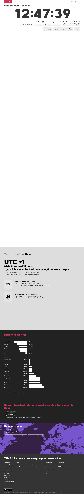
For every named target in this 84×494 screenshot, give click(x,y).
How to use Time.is (50, 469)
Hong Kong (7, 378)
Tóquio (77, 28)
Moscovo (6, 371)
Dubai (5, 373)
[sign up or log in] (75, 2)
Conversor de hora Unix (37, 467)
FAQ (46, 467)
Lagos (5, 355)
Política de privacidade (64, 467)
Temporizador (7, 475)
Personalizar (48, 462)
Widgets (19, 464)
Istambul (6, 369)
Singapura (7, 380)
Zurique (6, 364)
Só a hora (6, 473)
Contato (47, 473)
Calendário (7, 479)
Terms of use (61, 464)
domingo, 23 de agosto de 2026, (58, 21)
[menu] (79, 2)
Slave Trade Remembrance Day (71, 23)
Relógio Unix (34, 464)
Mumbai (6, 375)
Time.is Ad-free (49, 464)
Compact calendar (9, 481)
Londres (56, 28)
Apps (18, 462)
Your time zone (8, 467)
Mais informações (39, 25)
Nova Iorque (7, 346)
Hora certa (7, 462)
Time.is (8, 1)
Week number (8, 483)
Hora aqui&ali (7, 464)
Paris (63, 28)
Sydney (6, 387)
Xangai (6, 382)
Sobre (46, 471)
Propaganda (61, 462)
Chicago (6, 344)
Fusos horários (8, 469)
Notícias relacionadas (22, 467)
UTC (5, 353)
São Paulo (6, 351)
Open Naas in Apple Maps (35, 435)
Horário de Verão (8, 471)
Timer (5, 477)
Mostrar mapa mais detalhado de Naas (16, 435)
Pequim (69, 28)
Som (5, 486)
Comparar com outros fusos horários (15, 392)
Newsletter (19, 469)
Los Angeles (47, 28)
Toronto (6, 348)
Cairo (5, 366)
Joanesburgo (7, 359)
